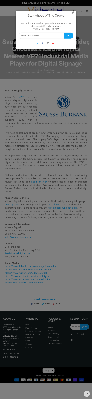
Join (69, 35)
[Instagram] (48, 43)
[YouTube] (53, 43)
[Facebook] (42, 43)
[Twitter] (37, 43)
